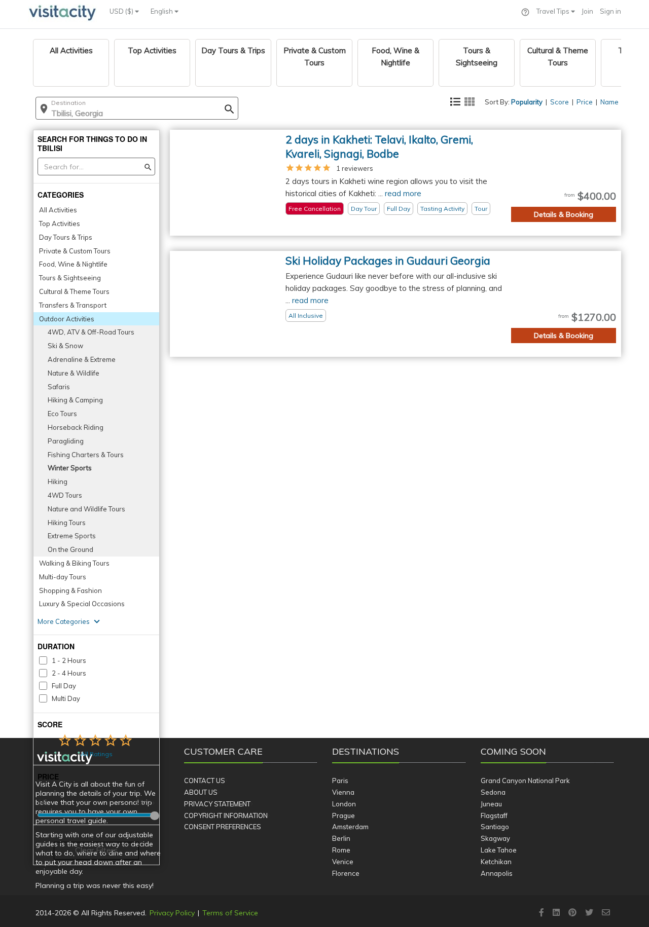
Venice (342, 862)
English (162, 11)
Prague (343, 815)
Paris (340, 780)
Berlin (341, 838)
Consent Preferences (222, 827)
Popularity (527, 102)
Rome (341, 850)
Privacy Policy (172, 912)
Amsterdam (350, 827)
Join (587, 11)
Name (609, 102)
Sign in (610, 11)
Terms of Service (230, 912)
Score (559, 102)
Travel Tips (553, 11)
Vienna (343, 792)
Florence (345, 873)
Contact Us (204, 780)
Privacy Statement (217, 804)
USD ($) (122, 11)
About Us (201, 792)
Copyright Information (226, 815)
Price (584, 102)
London (344, 804)
